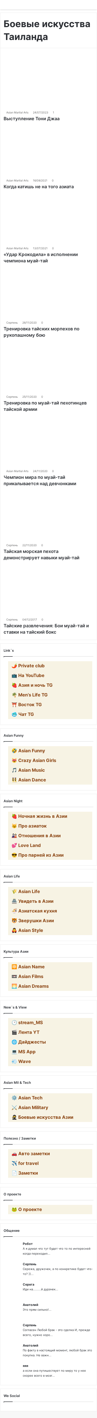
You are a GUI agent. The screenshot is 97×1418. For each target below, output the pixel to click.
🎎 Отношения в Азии (36, 835)
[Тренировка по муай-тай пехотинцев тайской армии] (48, 366)
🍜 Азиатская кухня (34, 911)
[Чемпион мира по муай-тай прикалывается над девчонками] (48, 441)
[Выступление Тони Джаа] (48, 82)
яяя (25, 1366)
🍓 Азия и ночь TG (32, 685)
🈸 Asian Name (28, 966)
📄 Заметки (25, 1173)
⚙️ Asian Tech (27, 1098)
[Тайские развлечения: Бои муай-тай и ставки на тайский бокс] (48, 589)
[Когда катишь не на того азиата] (48, 150)
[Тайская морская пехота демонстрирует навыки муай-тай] (48, 515)
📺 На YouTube (28, 675)
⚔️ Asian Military (30, 1107)
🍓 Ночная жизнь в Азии (39, 816)
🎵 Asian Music (28, 770)
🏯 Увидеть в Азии (32, 901)
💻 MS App (24, 1051)
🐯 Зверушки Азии (33, 920)
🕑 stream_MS (27, 1022)
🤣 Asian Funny (28, 750)
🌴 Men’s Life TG (30, 695)
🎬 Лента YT (25, 1032)
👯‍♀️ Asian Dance (29, 780)
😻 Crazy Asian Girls (34, 760)
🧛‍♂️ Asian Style (27, 930)
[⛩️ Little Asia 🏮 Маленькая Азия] (48, 4)
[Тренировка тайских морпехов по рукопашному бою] (48, 292)
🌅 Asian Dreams (30, 986)
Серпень (12, 322)
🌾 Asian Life (26, 891)
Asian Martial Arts (17, 112)
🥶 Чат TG (23, 714)
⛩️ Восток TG (27, 704)
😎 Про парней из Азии (38, 855)
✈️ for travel (25, 1163)
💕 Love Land (26, 845)
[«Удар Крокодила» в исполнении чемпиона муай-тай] (48, 218)
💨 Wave (21, 1061)
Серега (28, 1284)
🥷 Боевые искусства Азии (42, 1117)
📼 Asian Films (27, 976)
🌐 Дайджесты (29, 1042)
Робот (28, 1244)
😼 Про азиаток (29, 826)
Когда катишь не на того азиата (39, 186)
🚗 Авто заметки (31, 1153)
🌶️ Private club (28, 665)
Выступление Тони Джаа (32, 118)
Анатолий (30, 1305)
